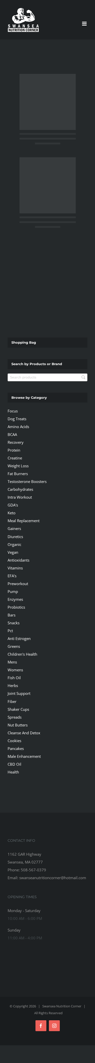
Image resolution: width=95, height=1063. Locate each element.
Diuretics (15, 536)
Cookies (14, 740)
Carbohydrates (20, 489)
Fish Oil (14, 677)
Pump (13, 591)
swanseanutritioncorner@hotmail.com (52, 877)
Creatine (15, 457)
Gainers (14, 528)
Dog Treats (17, 418)
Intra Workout (20, 497)
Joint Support (19, 693)
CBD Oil (14, 764)
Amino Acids (18, 426)
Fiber (12, 701)
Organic (14, 544)
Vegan (13, 552)
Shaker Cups (18, 709)
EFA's (12, 575)
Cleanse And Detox (24, 732)
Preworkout (18, 583)
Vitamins (15, 567)
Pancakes (16, 748)
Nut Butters (18, 724)
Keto (11, 512)
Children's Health (22, 654)
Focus (13, 410)
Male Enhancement (24, 756)
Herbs (13, 685)
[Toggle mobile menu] (84, 23)
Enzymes (15, 599)
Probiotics (16, 607)
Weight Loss (18, 465)
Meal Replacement (24, 520)
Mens (12, 662)
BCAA (12, 434)
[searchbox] (47, 377)
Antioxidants (18, 560)
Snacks (14, 622)
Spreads (15, 717)
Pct (10, 630)
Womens (15, 669)
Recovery (16, 442)
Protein (14, 450)
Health (13, 771)
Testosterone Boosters (27, 481)
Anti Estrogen (19, 638)
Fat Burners (18, 473)
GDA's (13, 504)
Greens (14, 646)
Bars (11, 614)
